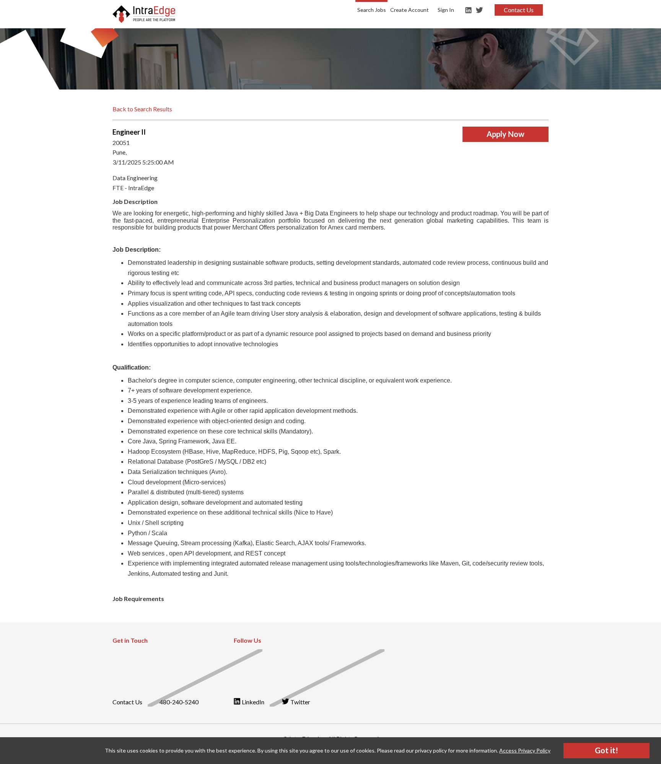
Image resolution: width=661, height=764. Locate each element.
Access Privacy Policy (524, 750)
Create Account (409, 10)
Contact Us (519, 9)
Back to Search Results (142, 108)
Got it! (606, 750)
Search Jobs (371, 10)
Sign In (446, 10)
